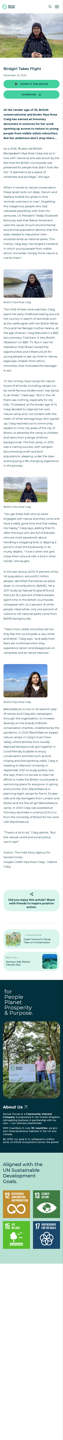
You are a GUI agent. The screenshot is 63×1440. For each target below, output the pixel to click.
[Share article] (31, 894)
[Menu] (57, 6)
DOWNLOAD (29, 94)
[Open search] (50, 6)
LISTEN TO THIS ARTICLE (34, 84)
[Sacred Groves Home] (13, 6)
